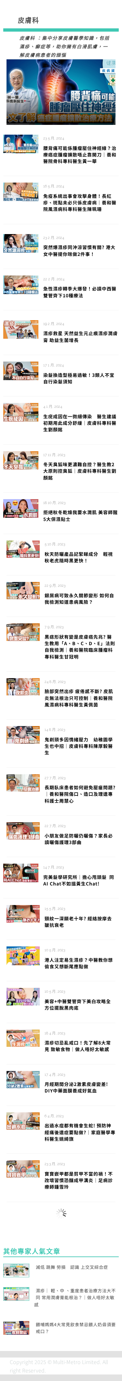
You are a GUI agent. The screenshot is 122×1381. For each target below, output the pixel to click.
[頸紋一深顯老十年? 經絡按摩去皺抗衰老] (23, 913)
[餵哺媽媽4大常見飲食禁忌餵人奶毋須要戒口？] (16, 1327)
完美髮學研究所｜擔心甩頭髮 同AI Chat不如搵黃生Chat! (78, 880)
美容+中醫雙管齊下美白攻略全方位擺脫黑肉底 (78, 1004)
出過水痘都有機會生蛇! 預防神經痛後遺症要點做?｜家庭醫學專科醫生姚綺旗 (80, 1132)
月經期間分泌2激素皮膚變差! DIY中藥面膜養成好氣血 (76, 1087)
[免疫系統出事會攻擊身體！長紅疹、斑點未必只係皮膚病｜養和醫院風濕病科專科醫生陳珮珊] (20, 191)
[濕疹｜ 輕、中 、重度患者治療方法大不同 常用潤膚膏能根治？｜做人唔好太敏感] (16, 1293)
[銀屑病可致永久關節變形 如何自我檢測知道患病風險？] (23, 590)
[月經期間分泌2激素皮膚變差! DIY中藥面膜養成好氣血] (23, 1079)
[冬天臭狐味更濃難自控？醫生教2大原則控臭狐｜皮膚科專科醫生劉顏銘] (20, 459)
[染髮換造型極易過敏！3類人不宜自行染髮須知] (20, 370)
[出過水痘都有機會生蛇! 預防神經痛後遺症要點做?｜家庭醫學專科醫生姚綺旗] (23, 1120)
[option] (61, 92)
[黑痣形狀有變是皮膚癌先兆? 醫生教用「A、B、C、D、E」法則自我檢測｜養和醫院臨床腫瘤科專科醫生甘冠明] (23, 631)
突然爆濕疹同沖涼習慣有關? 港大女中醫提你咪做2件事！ (79, 250)
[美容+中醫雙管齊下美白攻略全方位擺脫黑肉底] (23, 996)
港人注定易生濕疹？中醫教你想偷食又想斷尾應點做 (79, 963)
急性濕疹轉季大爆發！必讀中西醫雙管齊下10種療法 (79, 291)
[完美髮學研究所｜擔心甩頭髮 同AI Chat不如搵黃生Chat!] (20, 872)
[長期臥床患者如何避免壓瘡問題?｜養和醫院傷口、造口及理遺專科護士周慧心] (23, 782)
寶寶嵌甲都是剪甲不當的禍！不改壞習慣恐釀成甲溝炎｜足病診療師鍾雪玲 (79, 1180)
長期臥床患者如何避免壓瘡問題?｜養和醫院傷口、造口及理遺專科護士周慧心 (80, 794)
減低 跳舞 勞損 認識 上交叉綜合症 (72, 1267)
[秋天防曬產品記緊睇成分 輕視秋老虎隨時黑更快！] (23, 548)
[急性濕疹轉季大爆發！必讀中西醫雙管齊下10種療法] (20, 284)
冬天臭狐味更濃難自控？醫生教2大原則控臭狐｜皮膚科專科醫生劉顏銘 (79, 471)
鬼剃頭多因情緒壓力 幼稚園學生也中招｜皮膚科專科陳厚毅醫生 (79, 746)
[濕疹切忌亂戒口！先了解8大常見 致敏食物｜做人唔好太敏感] (23, 1037)
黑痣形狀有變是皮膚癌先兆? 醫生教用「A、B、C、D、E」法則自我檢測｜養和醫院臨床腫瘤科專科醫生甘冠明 (80, 646)
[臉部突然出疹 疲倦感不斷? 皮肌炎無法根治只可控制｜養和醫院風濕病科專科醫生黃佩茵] (23, 686)
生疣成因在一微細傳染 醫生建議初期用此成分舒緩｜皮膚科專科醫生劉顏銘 (79, 423)
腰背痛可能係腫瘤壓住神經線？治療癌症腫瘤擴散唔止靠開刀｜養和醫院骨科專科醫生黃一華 (79, 155)
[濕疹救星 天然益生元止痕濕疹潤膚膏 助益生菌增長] (20, 329)
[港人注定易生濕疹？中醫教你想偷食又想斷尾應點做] (23, 955)
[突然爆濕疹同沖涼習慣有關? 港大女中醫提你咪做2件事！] (20, 242)
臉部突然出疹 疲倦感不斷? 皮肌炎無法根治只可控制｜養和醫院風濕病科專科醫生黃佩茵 (79, 698)
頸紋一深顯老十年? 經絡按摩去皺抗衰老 (78, 921)
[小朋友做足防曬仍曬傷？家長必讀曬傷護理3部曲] (23, 830)
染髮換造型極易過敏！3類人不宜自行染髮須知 (79, 378)
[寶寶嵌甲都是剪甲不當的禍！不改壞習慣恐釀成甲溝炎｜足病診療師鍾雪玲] (23, 1168)
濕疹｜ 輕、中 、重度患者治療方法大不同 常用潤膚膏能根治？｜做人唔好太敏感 (75, 1297)
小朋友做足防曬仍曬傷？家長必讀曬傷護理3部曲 (79, 838)
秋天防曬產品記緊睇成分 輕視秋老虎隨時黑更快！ (79, 557)
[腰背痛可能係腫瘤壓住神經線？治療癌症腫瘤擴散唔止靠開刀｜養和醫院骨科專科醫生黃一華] (61, 92)
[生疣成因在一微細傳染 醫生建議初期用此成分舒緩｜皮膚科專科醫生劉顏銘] (20, 411)
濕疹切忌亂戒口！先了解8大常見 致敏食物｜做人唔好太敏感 (79, 1045)
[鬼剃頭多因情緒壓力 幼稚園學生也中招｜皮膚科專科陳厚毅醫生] (23, 734)
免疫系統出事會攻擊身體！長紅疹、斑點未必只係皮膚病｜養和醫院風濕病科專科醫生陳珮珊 (79, 203)
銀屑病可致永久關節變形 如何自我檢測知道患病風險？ (79, 598)
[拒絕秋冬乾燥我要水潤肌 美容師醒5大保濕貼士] (20, 508)
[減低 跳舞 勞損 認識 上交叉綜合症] (16, 1269)
